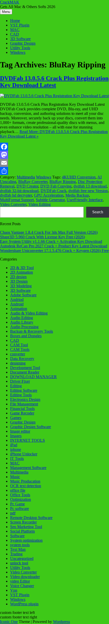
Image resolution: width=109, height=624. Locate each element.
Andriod (17, 299)
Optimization (20, 499)
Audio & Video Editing (29, 313)
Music (15, 477)
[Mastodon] (54, 155)
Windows (17, 52)
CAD (14, 34)
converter (17, 354)
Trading (16, 554)
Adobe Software (23, 295)
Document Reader (24, 372)
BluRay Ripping (62, 181)
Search (97, 212)
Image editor (20, 431)
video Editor (20, 581)
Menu (6, 12)
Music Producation (25, 481)
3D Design (19, 281)
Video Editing (39, 204)
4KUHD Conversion (79, 177)
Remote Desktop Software (31, 517)
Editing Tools (21, 395)
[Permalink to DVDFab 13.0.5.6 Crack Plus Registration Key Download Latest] (54, 96)
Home (15, 20)
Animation (18, 308)
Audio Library (21, 322)
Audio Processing (24, 327)
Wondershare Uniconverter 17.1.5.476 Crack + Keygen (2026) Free (54, 250)
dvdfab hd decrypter (16, 195)
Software (17, 536)
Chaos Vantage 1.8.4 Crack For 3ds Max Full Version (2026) (49, 232)
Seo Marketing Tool (26, 527)
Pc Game (17, 504)
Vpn (13, 590)
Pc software (19, 508)
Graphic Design (22, 43)
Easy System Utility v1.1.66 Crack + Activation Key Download (51, 241)
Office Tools (20, 495)
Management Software (28, 467)
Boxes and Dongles (26, 336)
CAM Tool (19, 345)
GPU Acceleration (48, 195)
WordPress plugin (24, 604)
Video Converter (13, 204)
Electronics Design (25, 399)
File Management (24, 404)
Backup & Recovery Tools (31, 331)
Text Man (18, 549)
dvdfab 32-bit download (19, 191)
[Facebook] (54, 147)
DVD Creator (27, 186)
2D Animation (21, 272)
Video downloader (25, 577)
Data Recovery (22, 358)
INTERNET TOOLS (27, 440)
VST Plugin (19, 25)
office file (17, 490)
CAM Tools (19, 349)
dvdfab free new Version (88, 191)
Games (15, 417)
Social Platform (22, 531)
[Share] (54, 171)
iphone (15, 449)
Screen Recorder (23, 522)
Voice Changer (22, 586)
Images (16, 436)
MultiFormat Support (17, 200)
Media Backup (77, 195)
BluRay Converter (32, 181)
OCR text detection (25, 486)
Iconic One (9, 621)
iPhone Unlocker (23, 454)
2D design (18, 277)
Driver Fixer (20, 381)
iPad (13, 445)
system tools (20, 545)
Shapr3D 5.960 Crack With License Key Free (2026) (42, 237)
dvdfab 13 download (90, 186)
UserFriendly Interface (85, 200)
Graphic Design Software (30, 427)
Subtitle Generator (50, 200)
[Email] (54, 163)
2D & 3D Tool (22, 268)
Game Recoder (22, 413)
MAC (15, 30)
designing (18, 363)
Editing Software (23, 390)
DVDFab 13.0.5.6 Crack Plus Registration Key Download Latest (54, 81)
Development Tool (25, 368)
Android (17, 304)
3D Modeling (21, 286)
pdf (12, 513)
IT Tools (17, 458)
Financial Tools (22, 408)
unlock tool (19, 563)
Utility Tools (20, 48)
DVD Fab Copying (55, 186)
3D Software (20, 39)
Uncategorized (21, 558)
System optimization (26, 540)
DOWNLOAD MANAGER (33, 377)
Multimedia (26, 177)
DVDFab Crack (53, 191)
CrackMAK (9, 2)
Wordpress (61, 621)
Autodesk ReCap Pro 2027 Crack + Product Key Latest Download (53, 246)
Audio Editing (21, 318)
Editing (16, 386)
